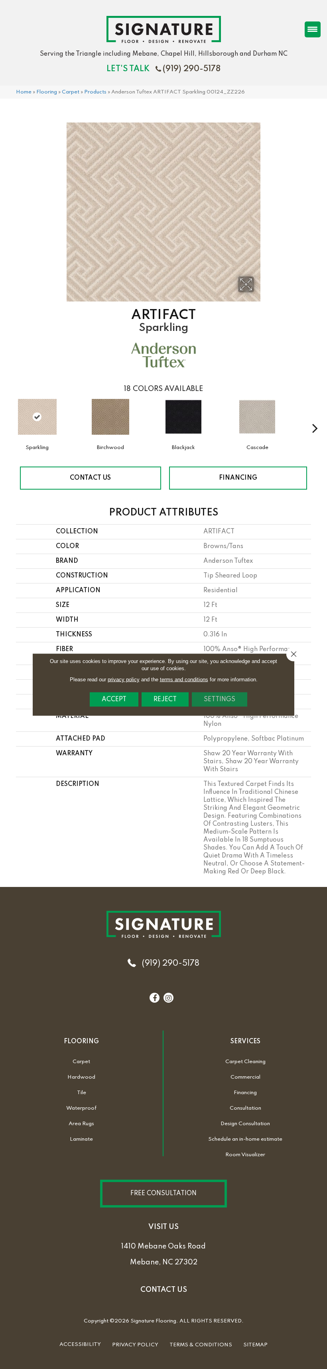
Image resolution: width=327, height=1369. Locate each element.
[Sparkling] (37, 417)
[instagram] (168, 998)
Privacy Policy (135, 1345)
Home (24, 92)
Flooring (46, 92)
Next (315, 416)
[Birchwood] (110, 421)
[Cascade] (257, 421)
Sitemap (255, 1345)
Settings (219, 699)
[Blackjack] (183, 421)
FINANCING (238, 478)
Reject (165, 699)
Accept (114, 699)
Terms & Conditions (200, 1345)
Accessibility (80, 1344)
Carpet (70, 92)
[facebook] (155, 998)
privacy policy (124, 680)
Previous (12, 416)
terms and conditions (184, 680)
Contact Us (90, 478)
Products (95, 92)
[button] (163, 1194)
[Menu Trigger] (313, 29)
